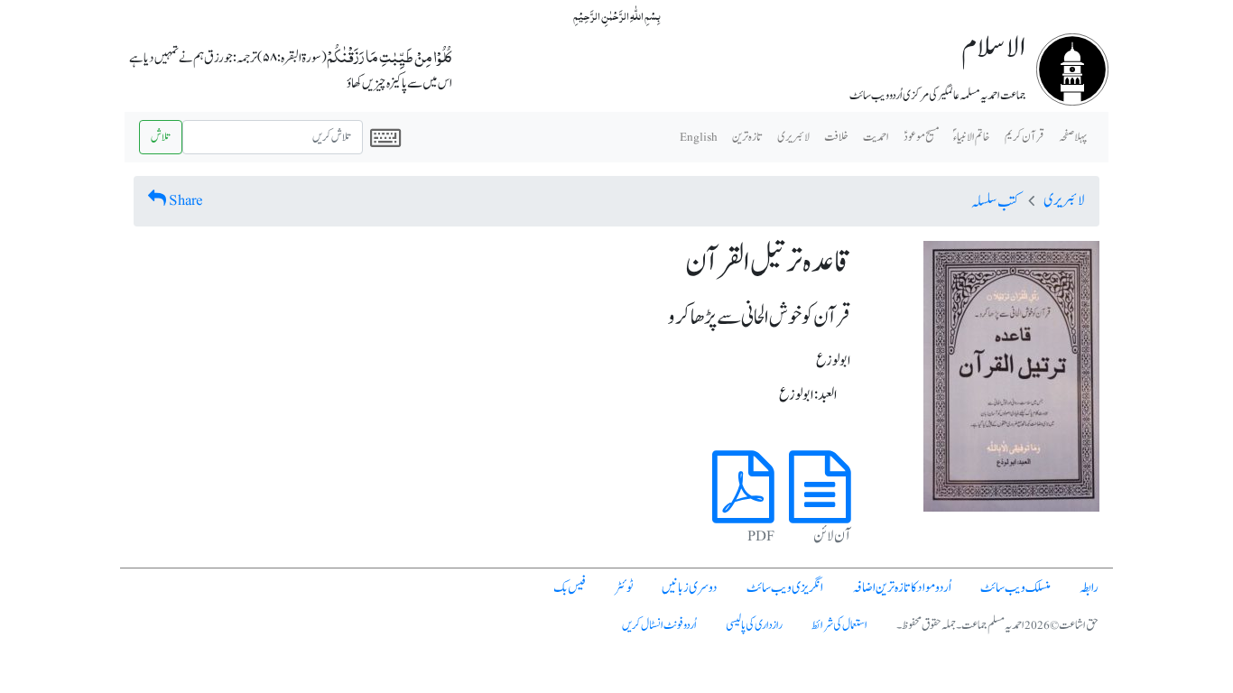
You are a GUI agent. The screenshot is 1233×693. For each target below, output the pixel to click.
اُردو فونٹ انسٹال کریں (659, 625)
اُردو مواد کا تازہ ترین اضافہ (901, 588)
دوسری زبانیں (690, 588)
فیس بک (569, 588)
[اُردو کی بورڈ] (385, 137)
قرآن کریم (1024, 137)
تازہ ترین (747, 137)
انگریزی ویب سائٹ (784, 588)
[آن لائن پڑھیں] (820, 508)
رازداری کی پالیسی (754, 625)
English (699, 137)
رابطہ (1089, 588)
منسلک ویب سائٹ (1015, 588)
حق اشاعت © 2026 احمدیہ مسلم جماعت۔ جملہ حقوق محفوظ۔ (997, 625)
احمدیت (876, 137)
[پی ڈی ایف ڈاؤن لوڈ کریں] (743, 508)
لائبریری (793, 137)
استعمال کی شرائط (839, 625)
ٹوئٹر (624, 588)
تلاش (161, 137)
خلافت (836, 137)
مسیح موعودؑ (921, 137)
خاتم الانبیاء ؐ (971, 137)
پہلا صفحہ (1073, 137)
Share (186, 200)
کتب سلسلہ (995, 202)
